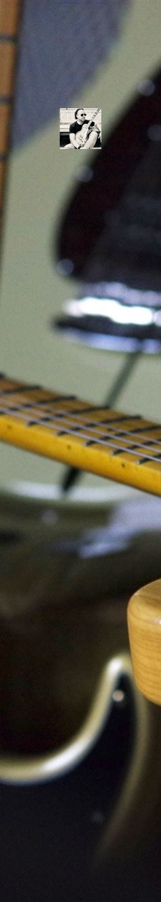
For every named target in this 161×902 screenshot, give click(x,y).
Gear (93, 2)
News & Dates (67, 2)
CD (72, 2)
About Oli (59, 2)
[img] (80, 451)
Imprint (102, 2)
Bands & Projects (78, 2)
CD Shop (97, 2)
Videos (88, 2)
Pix (85, 2)
